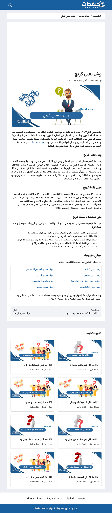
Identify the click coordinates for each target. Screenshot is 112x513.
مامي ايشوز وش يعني (42, 281)
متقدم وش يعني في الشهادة (85, 281)
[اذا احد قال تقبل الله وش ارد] (80, 357)
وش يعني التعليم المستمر (39, 269)
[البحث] (10, 5)
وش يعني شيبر (45, 275)
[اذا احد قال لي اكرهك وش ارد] (80, 469)
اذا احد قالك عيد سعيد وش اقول (82, 313)
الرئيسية (97, 16)
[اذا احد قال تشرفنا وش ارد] (32, 394)
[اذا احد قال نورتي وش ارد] (32, 469)
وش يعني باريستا (21, 313)
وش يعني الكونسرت (90, 287)
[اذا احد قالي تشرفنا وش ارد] (32, 357)
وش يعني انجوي (44, 287)
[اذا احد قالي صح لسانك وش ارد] (32, 431)
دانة (92, 80)
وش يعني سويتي (91, 275)
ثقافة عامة (84, 16)
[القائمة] (18, 5)
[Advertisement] (56, 47)
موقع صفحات (37, 142)
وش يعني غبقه (92, 269)
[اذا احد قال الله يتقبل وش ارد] (80, 394)
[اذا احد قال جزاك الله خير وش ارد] (80, 431)
